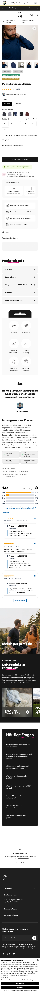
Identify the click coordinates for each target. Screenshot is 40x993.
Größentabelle (33, 119)
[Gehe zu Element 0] (5, 65)
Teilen (7, 232)
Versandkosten (18, 145)
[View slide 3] (21, 862)
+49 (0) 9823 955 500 (15, 900)
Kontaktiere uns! (23, 858)
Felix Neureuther (11, 94)
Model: (4, 99)
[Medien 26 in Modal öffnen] (34, 28)
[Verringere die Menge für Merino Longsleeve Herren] (4, 152)
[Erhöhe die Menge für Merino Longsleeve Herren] (13, 152)
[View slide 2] (19, 862)
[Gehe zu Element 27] (21, 65)
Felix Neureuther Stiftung (14, 174)
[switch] (35, 3)
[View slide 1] (16, 862)
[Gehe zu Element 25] (13, 65)
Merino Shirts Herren (10, 21)
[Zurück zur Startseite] (3, 21)
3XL (5, 130)
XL (25, 123)
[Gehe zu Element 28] (29, 65)
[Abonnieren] (34, 938)
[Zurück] (3, 8)
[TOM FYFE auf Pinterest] (14, 954)
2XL (33, 123)
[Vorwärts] (37, 8)
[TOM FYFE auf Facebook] (3, 954)
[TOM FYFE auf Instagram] (8, 954)
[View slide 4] (23, 862)
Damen (18, 104)
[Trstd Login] (37, 2)
